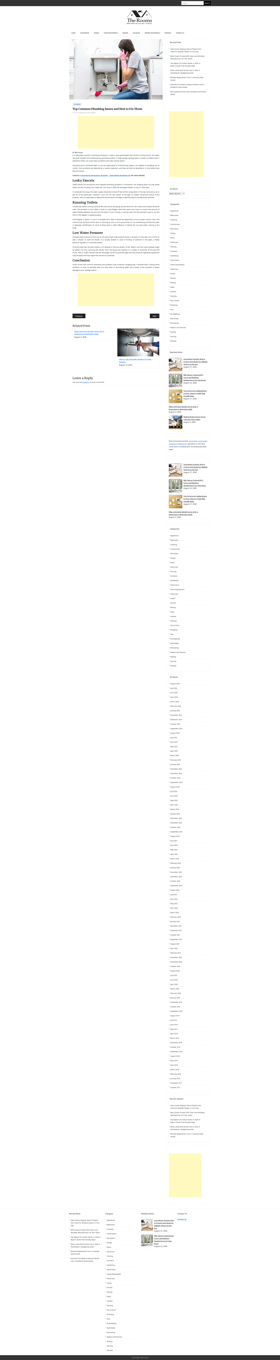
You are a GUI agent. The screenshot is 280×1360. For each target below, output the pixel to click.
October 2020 (175, 966)
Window (173, 341)
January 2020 (175, 998)
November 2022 (176, 877)
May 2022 (173, 903)
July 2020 (173, 975)
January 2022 (175, 921)
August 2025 (175, 733)
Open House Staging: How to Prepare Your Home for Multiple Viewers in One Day (195, 361)
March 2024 (174, 809)
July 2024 (173, 791)
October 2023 (175, 827)
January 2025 (175, 764)
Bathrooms (174, 215)
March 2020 (174, 989)
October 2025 (175, 724)
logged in (85, 382)
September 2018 (176, 1052)
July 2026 (173, 688)
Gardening (174, 256)
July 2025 (173, 737)
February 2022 (175, 917)
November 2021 (176, 930)
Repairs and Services (152, 33)
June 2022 (174, 899)
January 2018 (175, 1078)
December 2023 (176, 818)
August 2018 (175, 1056)
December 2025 (176, 715)
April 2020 (174, 984)
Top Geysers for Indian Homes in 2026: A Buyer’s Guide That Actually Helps (195, 393)
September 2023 (176, 832)
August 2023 (175, 836)
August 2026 (175, 684)
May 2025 (173, 746)
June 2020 (174, 980)
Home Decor (174, 260)
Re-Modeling (175, 314)
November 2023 (176, 823)
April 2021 (174, 948)
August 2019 (175, 1016)
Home (73, 33)
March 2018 (174, 1069)
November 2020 (176, 962)
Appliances (174, 211)
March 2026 (174, 702)
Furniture (173, 251)
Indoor (125, 33)
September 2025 (176, 728)
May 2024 (173, 800)
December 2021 (176, 926)
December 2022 (176, 872)
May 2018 (173, 1061)
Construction (175, 224)
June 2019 (174, 1025)
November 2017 (176, 1083)
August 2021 (175, 944)
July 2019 (173, 1020)
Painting (173, 296)
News (172, 287)
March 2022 (174, 912)
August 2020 (175, 971)
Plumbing (77, 104)
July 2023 (173, 841)
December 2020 (176, 957)
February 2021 (175, 953)
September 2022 (176, 886)
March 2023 (174, 859)
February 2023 (175, 863)
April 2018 (174, 1065)
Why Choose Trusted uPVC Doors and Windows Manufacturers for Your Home (194, 377)
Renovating (174, 323)
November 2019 (176, 1002)
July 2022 (173, 894)
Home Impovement (111, 33)
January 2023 (175, 868)
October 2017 (175, 1087)
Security (173, 336)
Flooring (173, 247)
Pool (171, 309)
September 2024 (176, 782)
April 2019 (174, 1034)
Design (96, 33)
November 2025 (176, 720)
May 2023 (173, 850)
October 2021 (175, 935)
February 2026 (175, 706)
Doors (172, 238)
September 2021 (176, 939)
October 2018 (175, 1047)
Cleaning (173, 220)
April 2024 (174, 805)
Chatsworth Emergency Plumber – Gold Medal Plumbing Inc (106, 175)
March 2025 (174, 755)
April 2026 (174, 697)
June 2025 (174, 742)
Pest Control (174, 301)
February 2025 (175, 760)
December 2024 (176, 769)
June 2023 (174, 845)
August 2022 (175, 890)
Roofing (168, 33)
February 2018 (175, 1074)
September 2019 (176, 1011)
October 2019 (175, 1007)
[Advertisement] (116, 132)
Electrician (174, 242)
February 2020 (175, 993)
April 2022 (174, 908)
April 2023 (174, 854)
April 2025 (174, 751)
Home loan (174, 269)
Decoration (84, 33)
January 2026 (175, 711)
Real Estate (174, 318)
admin (93, 112)
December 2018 (176, 1043)
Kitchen (173, 278)
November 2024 (176, 773)
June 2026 (174, 693)
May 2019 (173, 1029)
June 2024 (174, 796)
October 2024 (175, 778)
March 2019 (174, 1038)
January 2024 (175, 814)
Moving (173, 283)
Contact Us (180, 33)
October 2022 (175, 881)
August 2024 (175, 787)
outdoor (136, 33)
